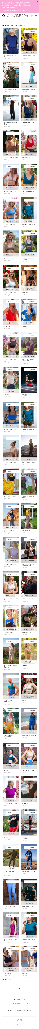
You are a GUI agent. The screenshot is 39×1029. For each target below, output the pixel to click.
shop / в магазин (7, 25)
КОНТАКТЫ (11, 1010)
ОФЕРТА (19, 1010)
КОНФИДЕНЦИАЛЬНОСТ (19, 1013)
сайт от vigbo (19, 1024)
